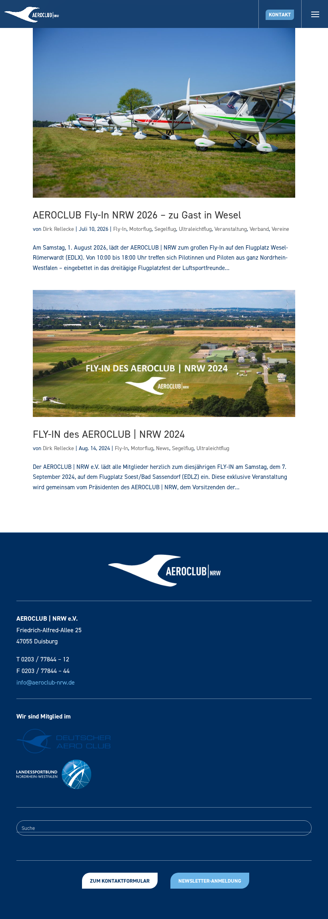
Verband (259, 229)
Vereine (280, 229)
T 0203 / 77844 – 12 (42, 659)
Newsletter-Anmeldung (209, 880)
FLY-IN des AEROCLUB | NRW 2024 (109, 434)
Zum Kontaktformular (120, 880)
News (162, 448)
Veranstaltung (230, 229)
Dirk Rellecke (58, 229)
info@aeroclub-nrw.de (45, 682)
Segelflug (165, 229)
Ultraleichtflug (195, 229)
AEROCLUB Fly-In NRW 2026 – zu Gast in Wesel (137, 215)
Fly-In (119, 229)
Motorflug (140, 229)
